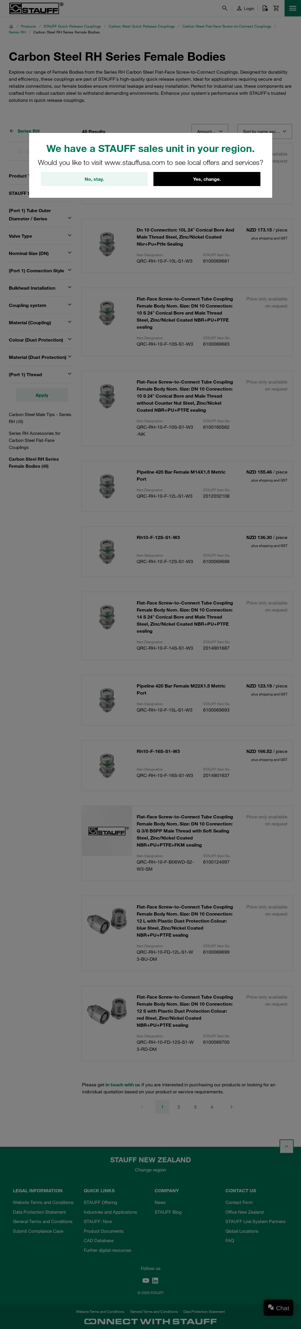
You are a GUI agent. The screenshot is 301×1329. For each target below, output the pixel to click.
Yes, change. (207, 179)
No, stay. (94, 179)
